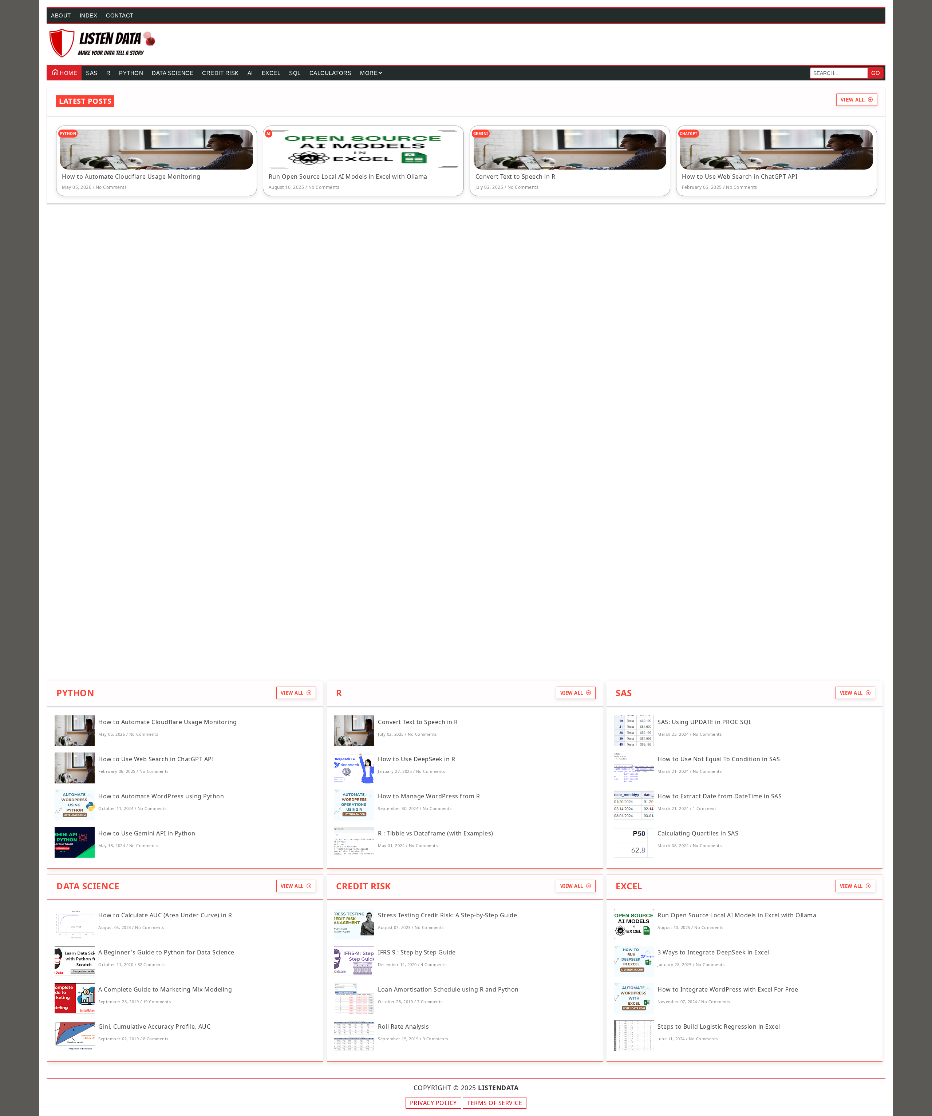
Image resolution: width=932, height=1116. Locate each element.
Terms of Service (494, 1103)
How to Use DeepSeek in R (416, 759)
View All (853, 100)
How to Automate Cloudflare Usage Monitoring (131, 176)
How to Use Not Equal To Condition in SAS (718, 759)
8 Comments (156, 1038)
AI (250, 73)
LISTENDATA (498, 1087)
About (61, 15)
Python (131, 73)
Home (68, 73)
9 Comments (435, 1038)
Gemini (480, 133)
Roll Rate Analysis (403, 1026)
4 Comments (433, 964)
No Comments (111, 187)
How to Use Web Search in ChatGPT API (739, 176)
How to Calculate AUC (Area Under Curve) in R (165, 915)
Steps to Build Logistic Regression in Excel (718, 1026)
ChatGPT (689, 133)
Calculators (330, 73)
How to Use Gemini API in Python (147, 833)
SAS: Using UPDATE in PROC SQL (704, 722)
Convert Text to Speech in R (515, 176)
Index (89, 15)
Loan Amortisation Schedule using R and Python (448, 989)
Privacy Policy (433, 1103)
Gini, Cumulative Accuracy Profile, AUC (154, 1026)
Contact (120, 15)
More (369, 73)
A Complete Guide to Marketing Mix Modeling (165, 989)
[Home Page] (103, 43)
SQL (295, 73)
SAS (92, 73)
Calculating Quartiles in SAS (697, 833)
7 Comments (430, 1001)
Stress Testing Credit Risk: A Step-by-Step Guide (447, 915)
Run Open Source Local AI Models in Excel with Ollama (348, 176)
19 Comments (157, 1001)
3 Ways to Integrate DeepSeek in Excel (713, 952)
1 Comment (704, 808)
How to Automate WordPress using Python (161, 796)
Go (875, 73)
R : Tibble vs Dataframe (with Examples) (435, 833)
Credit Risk (220, 73)
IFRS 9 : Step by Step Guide (417, 952)
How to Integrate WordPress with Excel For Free (727, 989)
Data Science (172, 73)
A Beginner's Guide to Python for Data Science (166, 952)
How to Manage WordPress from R (429, 796)
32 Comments (152, 964)
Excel (271, 73)
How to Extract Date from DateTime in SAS (719, 796)
